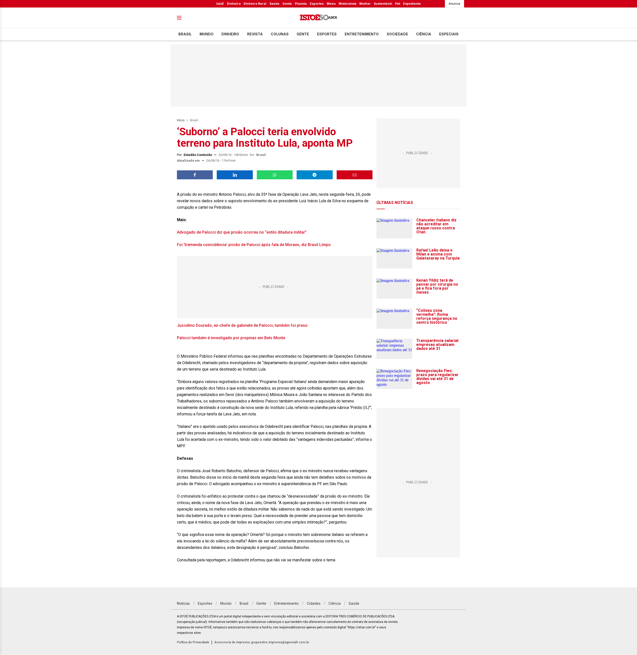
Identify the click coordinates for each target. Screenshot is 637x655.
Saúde (274, 3)
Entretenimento (362, 34)
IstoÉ (220, 3)
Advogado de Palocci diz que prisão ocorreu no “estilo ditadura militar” (242, 232)
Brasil (185, 34)
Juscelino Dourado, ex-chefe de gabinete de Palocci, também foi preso (242, 325)
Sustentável (383, 3)
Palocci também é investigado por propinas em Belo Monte (231, 337)
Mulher (365, 3)
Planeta (301, 3)
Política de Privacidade (193, 642)
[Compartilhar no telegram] (314, 174)
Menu (331, 3)
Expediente (412, 3)
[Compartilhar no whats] (275, 174)
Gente (287, 3)
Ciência (423, 34)
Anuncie (454, 3)
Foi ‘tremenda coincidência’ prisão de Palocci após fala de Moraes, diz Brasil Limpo (254, 244)
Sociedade (397, 34)
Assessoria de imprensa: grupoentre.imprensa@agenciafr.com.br (261, 642)
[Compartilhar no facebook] (195, 174)
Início (180, 120)
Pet (397, 3)
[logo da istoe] (318, 18)
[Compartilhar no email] (354, 174)
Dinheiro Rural (255, 3)
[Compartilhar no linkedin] (235, 174)
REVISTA (255, 34)
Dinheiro (234, 3)
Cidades (313, 603)
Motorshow (347, 3)
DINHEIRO (230, 34)
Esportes (317, 3)
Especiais (449, 34)
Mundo (206, 34)
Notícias (183, 603)
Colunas (280, 34)
